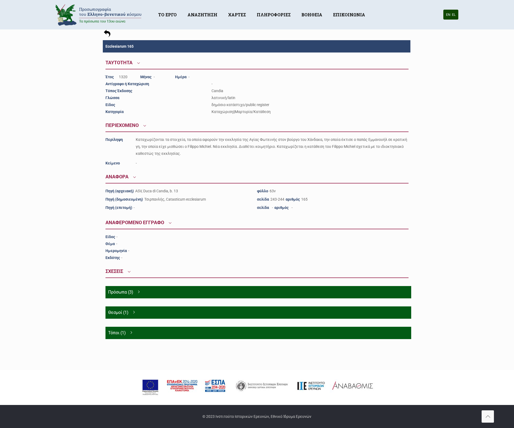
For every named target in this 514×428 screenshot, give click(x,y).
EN (448, 15)
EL (454, 15)
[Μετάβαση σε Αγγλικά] (376, 6)
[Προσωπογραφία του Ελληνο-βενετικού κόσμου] (99, 14)
